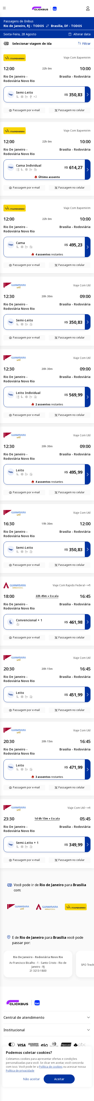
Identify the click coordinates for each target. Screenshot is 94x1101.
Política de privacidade (20, 1070)
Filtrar (86, 43)
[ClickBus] (18, 1002)
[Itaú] (44, 8)
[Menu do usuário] (88, 8)
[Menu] (5, 8)
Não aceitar (31, 1079)
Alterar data (82, 34)
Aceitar (59, 1079)
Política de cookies (51, 1067)
